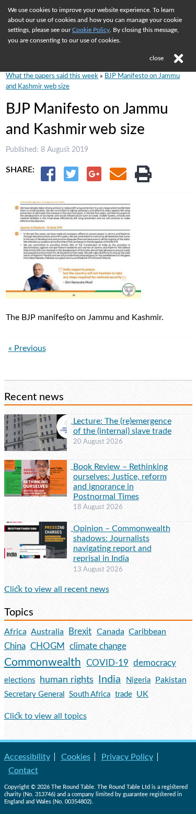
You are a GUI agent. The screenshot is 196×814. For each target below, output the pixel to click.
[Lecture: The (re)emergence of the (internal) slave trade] (38, 420)
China (15, 646)
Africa (15, 632)
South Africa (89, 694)
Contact (23, 770)
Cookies (75, 757)
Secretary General (34, 694)
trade (123, 694)
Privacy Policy (127, 757)
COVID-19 (107, 662)
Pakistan (171, 680)
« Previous (27, 348)
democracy (154, 662)
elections (20, 680)
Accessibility (27, 757)
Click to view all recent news (56, 589)
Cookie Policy (91, 30)
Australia (47, 632)
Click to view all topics (45, 716)
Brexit (79, 631)
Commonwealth (42, 662)
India (109, 679)
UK (142, 694)
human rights (67, 679)
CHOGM (47, 646)
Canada (110, 632)
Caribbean (147, 632)
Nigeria (138, 680)
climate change (98, 646)
